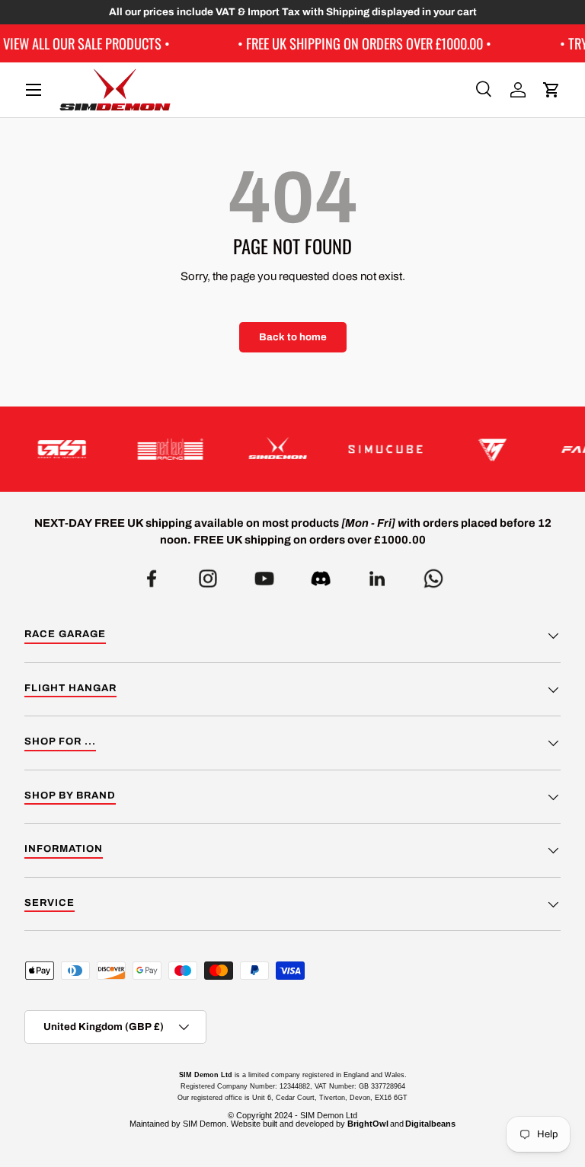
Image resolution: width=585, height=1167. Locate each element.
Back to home (293, 337)
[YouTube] (264, 574)
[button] (551, 90)
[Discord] (320, 574)
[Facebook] (151, 574)
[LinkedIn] (377, 574)
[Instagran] (208, 574)
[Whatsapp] (433, 574)
